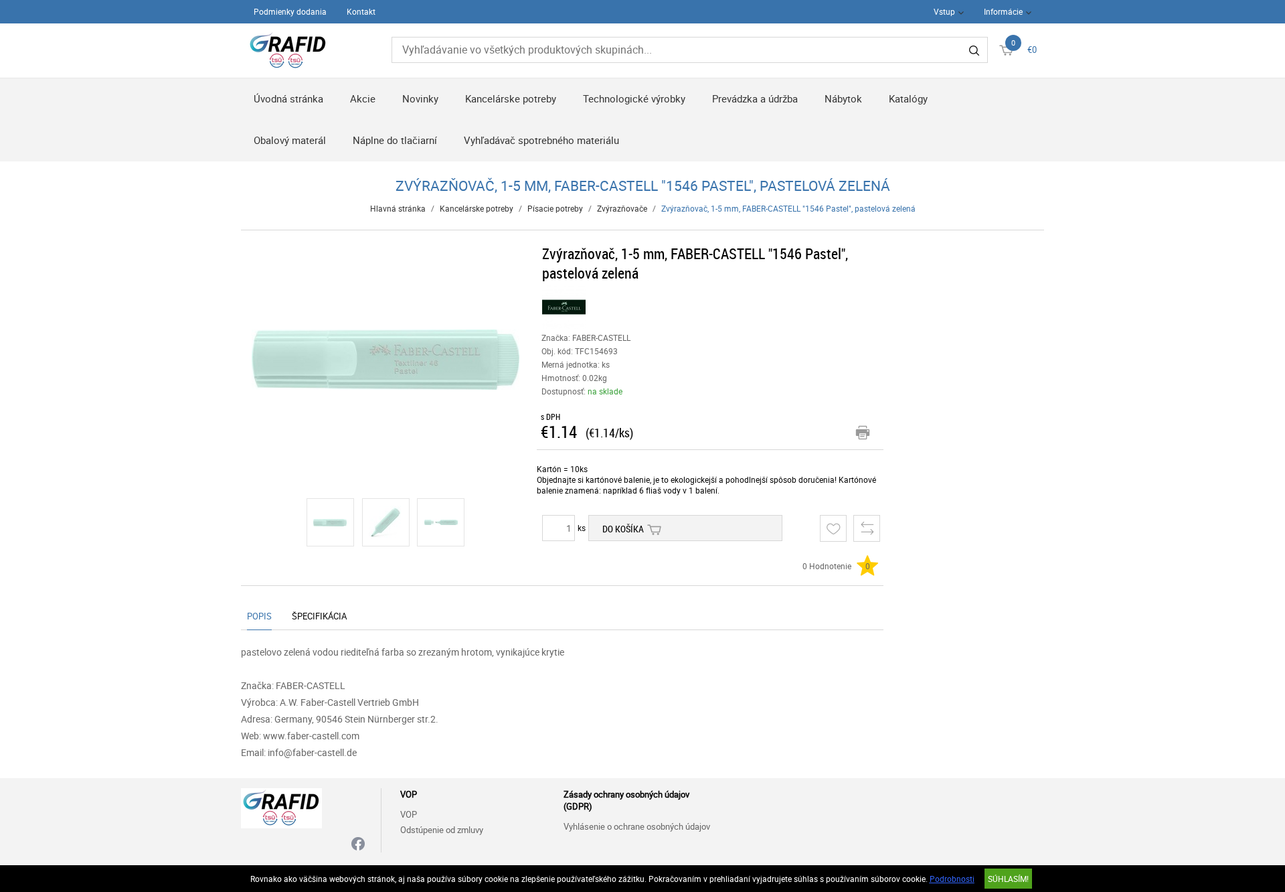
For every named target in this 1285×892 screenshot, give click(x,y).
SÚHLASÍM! (1008, 878)
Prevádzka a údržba (755, 98)
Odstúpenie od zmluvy (441, 830)
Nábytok (843, 98)
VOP (408, 814)
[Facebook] (358, 844)
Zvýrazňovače (622, 208)
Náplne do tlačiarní (395, 140)
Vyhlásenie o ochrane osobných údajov (637, 826)
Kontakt (361, 11)
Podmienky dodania (290, 11)
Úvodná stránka (288, 98)
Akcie (362, 98)
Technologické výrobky (634, 98)
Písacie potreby (555, 208)
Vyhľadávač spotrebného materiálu (541, 140)
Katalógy (908, 98)
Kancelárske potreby (510, 98)
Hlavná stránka (398, 208)
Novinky (420, 98)
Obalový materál (290, 140)
